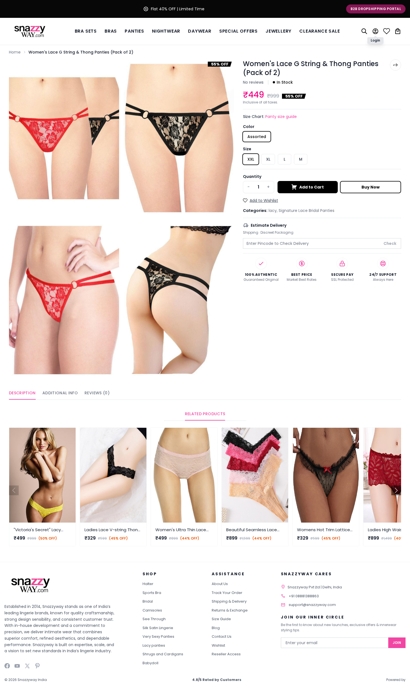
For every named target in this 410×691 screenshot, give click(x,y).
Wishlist (218, 645)
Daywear (199, 31)
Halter (148, 583)
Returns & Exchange (230, 610)
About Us (220, 583)
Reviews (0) (97, 393)
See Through (154, 619)
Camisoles (152, 610)
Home (15, 52)
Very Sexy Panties (158, 636)
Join (397, 642)
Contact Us (221, 636)
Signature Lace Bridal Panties (306, 210)
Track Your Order (227, 592)
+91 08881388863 (304, 596)
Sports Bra (152, 592)
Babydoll (150, 663)
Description (22, 393)
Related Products (205, 414)
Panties (134, 31)
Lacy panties (154, 645)
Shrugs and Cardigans (163, 654)
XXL (250, 159)
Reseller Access (226, 654)
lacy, (274, 210)
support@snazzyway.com (312, 604)
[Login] (375, 31)
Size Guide (221, 619)
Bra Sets (86, 31)
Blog (216, 627)
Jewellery (278, 31)
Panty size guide (281, 116)
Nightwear (166, 31)
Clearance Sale (319, 31)
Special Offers (238, 31)
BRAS (111, 31)
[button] (396, 490)
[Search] (364, 31)
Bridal (148, 601)
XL (268, 159)
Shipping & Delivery (229, 601)
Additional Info (60, 393)
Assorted (256, 136)
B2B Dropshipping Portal (376, 8)
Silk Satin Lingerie (158, 627)
